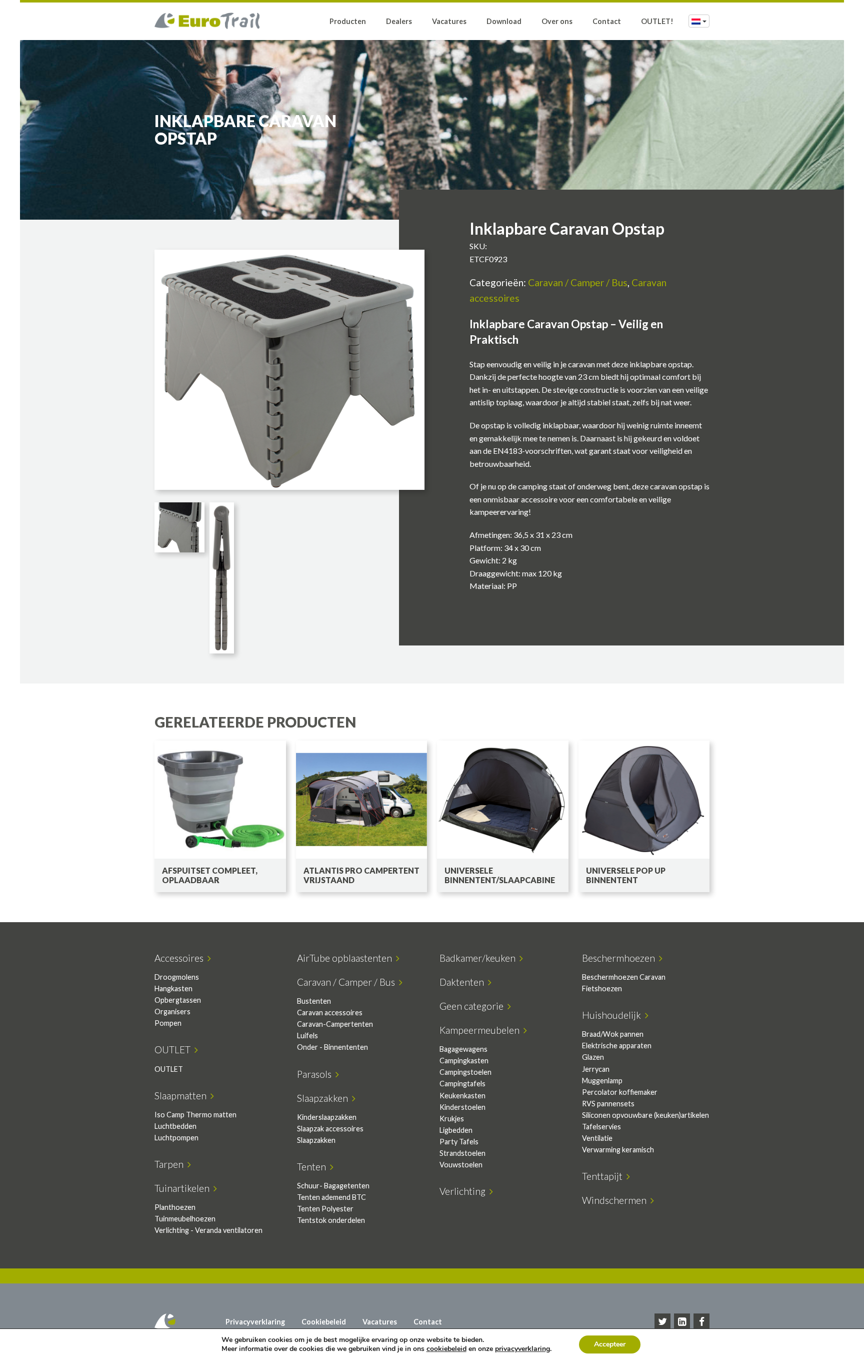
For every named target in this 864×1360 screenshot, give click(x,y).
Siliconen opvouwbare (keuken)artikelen (645, 1115)
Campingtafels (463, 1083)
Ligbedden (456, 1130)
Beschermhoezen (620, 958)
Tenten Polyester (325, 1208)
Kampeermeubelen (482, 1030)
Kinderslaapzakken (326, 1117)
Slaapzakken (324, 1098)
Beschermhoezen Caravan (624, 977)
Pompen (168, 1023)
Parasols (316, 1074)
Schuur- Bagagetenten (333, 1185)
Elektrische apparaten (617, 1045)
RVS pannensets (608, 1103)
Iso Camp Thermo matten (195, 1114)
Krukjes (452, 1118)
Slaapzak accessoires (330, 1128)
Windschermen (616, 1200)
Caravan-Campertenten (335, 1024)
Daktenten (464, 982)
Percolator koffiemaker (620, 1092)
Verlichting (465, 1191)
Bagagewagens (464, 1049)
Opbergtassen (177, 1000)
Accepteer (610, 1344)
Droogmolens (176, 977)
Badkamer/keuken (480, 958)
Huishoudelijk (613, 1015)
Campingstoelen (466, 1072)
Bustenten (314, 1001)
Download (504, 21)
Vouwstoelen (461, 1164)
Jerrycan (596, 1069)
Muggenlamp (602, 1080)
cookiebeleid (446, 1348)
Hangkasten (173, 988)
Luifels (307, 1035)
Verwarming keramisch (618, 1149)
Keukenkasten (463, 1095)
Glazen (593, 1057)
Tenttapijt (604, 1176)
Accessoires (181, 958)
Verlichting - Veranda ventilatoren (208, 1230)
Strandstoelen (463, 1153)
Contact (606, 21)
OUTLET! (657, 21)
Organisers (172, 1011)
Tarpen (171, 1164)
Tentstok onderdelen (331, 1220)
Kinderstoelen (463, 1107)
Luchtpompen (176, 1137)
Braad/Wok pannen (613, 1034)
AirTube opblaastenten (346, 958)
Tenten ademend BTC (331, 1197)
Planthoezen (175, 1207)
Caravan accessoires (329, 1012)
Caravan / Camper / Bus (578, 282)
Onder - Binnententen (332, 1047)
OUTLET (174, 1049)
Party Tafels (459, 1141)
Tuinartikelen (184, 1188)
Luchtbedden (175, 1126)
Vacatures (449, 21)
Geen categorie (474, 1006)
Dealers (399, 21)
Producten (348, 21)
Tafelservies (601, 1126)
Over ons (557, 21)
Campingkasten (464, 1060)
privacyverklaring (522, 1348)
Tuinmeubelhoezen (185, 1218)
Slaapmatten (182, 1095)
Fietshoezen (602, 988)
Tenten (313, 1166)
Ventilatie (597, 1138)
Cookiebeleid (324, 1321)
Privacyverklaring (255, 1321)
